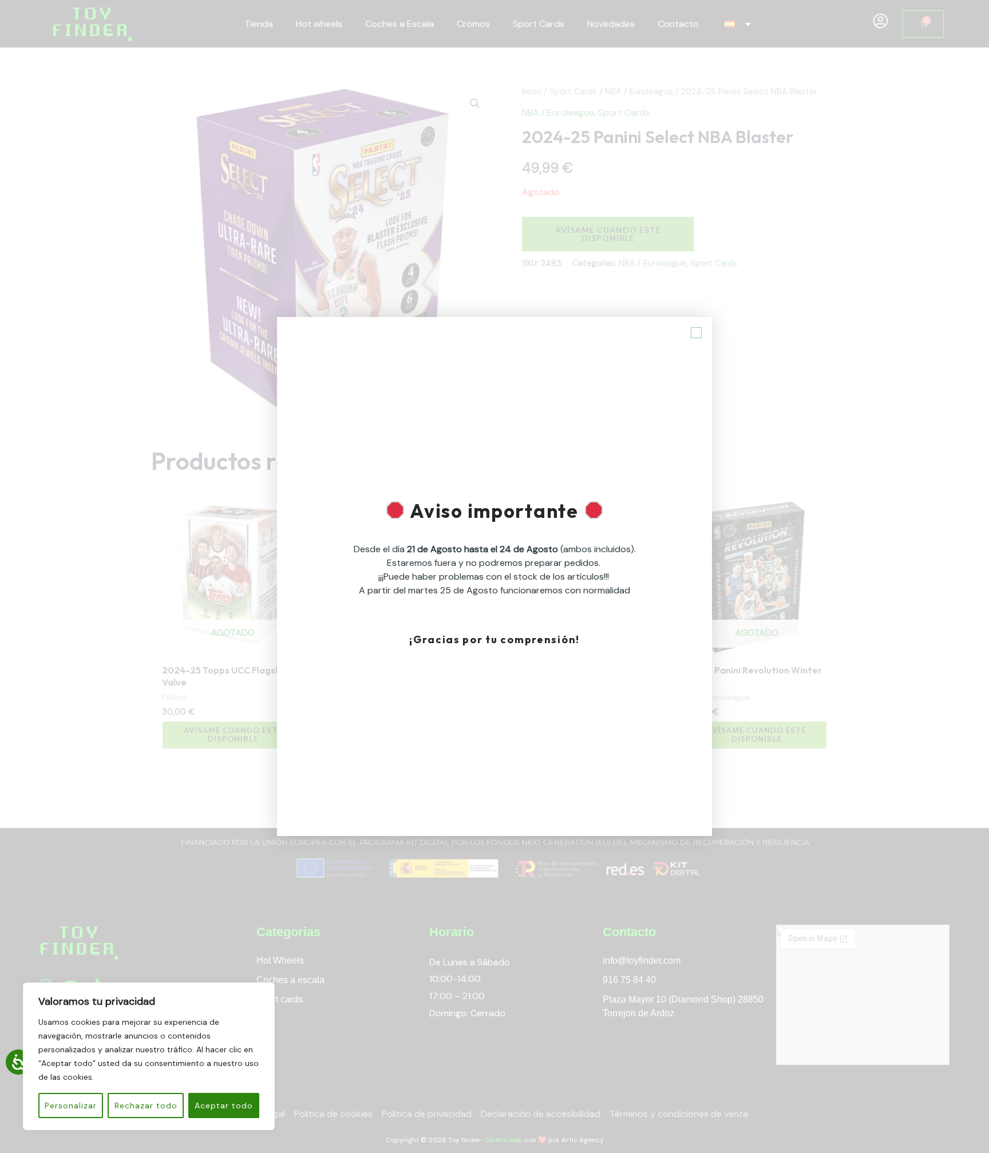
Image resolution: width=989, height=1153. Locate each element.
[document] (494, 576)
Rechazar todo (145, 1105)
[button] (696, 332)
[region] (149, 1056)
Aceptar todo (224, 1105)
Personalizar (71, 1105)
